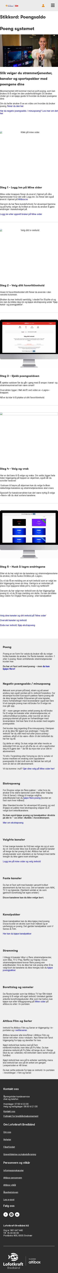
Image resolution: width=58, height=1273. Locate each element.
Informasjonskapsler (13, 1170)
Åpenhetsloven (10, 1192)
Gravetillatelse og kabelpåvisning (19, 1154)
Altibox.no (23, 199)
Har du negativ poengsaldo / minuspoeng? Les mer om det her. (29, 112)
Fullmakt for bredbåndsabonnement (20, 1116)
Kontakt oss (9, 1111)
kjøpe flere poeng (32, 798)
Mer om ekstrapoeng (13, 822)
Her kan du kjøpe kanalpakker (17, 933)
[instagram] (11, 1214)
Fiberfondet (9, 1147)
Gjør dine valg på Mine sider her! (39, 768)
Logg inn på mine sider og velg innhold (22, 861)
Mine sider (40, 1001)
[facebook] (5, 1214)
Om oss (7, 1132)
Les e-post (8, 1199)
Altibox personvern (12, 1177)
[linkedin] (17, 1214)
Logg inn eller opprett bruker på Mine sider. (21, 214)
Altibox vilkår (9, 1185)
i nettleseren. (20, 1030)
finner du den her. (15, 106)
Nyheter (7, 1139)
